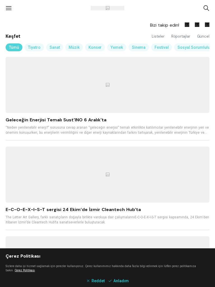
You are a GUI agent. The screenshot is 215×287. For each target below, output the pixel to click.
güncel (203, 36)
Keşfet (13, 36)
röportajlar (181, 36)
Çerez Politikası (25, 270)
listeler (158, 36)
